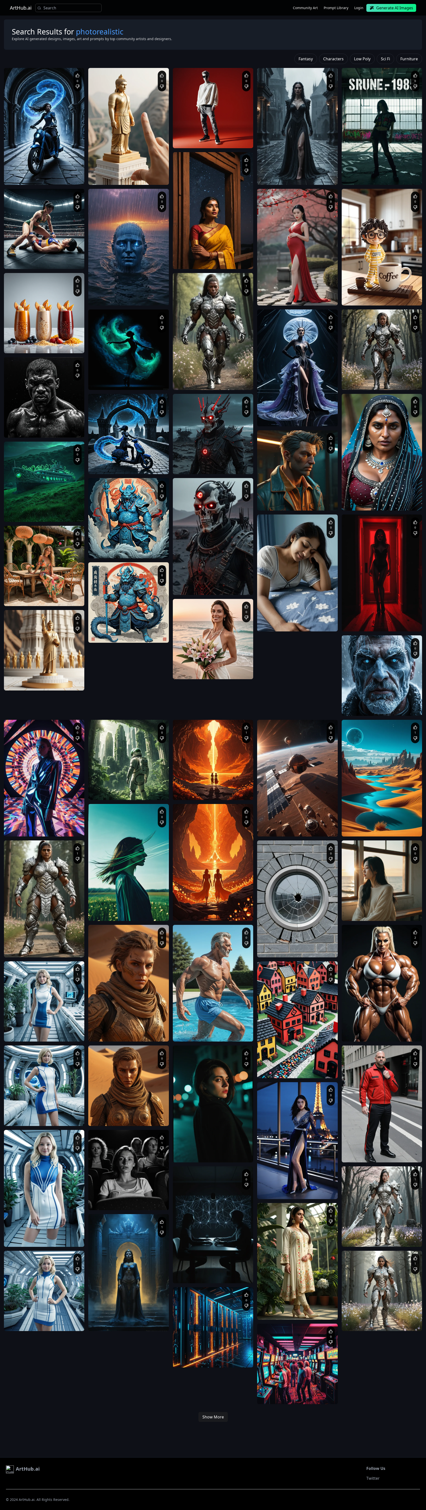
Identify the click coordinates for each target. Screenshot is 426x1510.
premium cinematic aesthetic (283, 503)
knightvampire (26, 249)
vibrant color (187, 792)
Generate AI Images (394, 8)
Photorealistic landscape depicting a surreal (379, 824)
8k (322, 293)
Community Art (305, 7)
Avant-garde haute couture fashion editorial (294, 414)
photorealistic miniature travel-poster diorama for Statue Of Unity (42, 683)
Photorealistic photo (277, 945)
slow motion (222, 378)
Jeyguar (360, 1142)
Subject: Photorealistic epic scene (117, 1319)
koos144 (276, 285)
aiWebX (22, 164)
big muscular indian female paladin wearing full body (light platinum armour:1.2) (378, 1324)
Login (358, 7)
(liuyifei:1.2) (271, 293)
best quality (206, 788)
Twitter (373, 1478)
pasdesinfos (194, 780)
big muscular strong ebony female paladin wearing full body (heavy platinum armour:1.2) (212, 382)
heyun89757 (109, 1021)
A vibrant (269, 1392)
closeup (140, 1034)
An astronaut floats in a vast (113, 788)
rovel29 (191, 369)
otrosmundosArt (112, 1311)
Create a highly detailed (26, 678)
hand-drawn (233, 792)
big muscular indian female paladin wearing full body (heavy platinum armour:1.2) (40, 950)
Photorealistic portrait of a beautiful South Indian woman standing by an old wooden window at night (213, 262)
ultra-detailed (227, 788)
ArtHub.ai (21, 8)
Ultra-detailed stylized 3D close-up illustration (295, 498)
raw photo (311, 293)
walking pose (202, 378)
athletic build (226, 1034)
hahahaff (276, 937)
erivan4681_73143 (29, 1021)
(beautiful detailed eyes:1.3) (282, 298)
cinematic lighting (196, 1355)
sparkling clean (234, 1360)
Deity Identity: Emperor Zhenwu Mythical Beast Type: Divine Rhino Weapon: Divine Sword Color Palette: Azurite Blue (127, 551)
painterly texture (210, 792)
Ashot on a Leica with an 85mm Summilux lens (126, 1198)
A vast (98, 293)
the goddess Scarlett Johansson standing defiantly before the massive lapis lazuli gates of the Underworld (127, 1324)
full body (184, 378)
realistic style (209, 1029)
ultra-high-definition (226, 1355)
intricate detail (210, 1360)
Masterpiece (18, 257)
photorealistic (291, 293)
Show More (213, 1417)
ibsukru (191, 1263)
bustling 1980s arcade (293, 1392)
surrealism (128, 382)
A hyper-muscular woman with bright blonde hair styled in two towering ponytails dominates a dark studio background (382, 1034)
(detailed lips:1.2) (317, 298)
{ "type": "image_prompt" (280, 619)
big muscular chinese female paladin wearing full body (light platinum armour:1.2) (379, 1239)
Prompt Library (336, 7)
